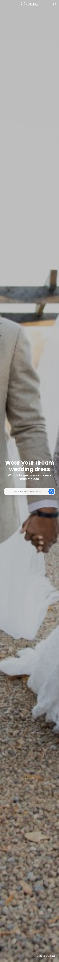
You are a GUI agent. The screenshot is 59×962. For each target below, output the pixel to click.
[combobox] (29, 491)
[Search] (55, 4)
